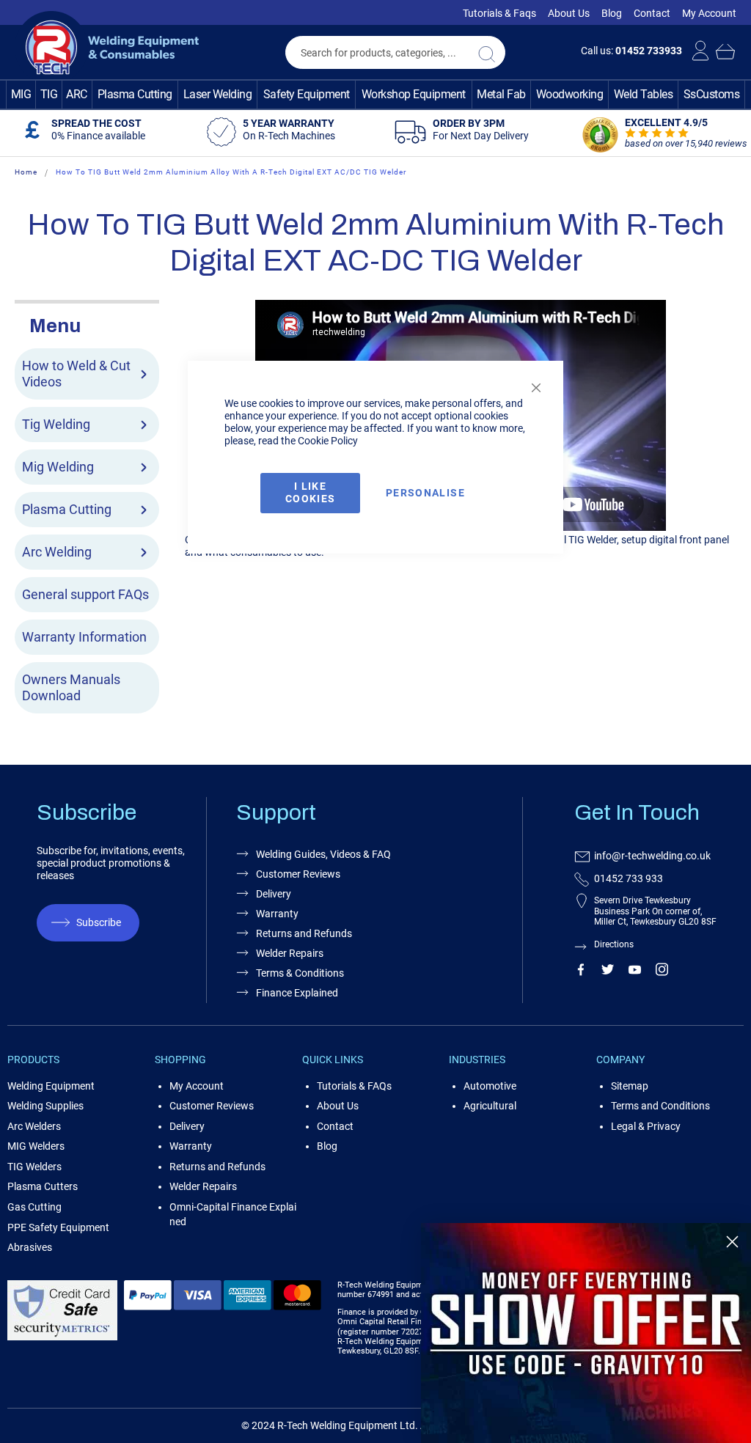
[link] (586, 1333)
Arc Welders (34, 1126)
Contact (652, 13)
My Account (709, 13)
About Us (569, 13)
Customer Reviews (211, 1106)
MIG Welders (36, 1146)
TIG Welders (34, 1166)
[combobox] (395, 52)
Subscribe (98, 922)
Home (26, 172)
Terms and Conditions (660, 1106)
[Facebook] (580, 972)
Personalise (425, 493)
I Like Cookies (310, 492)
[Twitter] (607, 972)
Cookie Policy (328, 441)
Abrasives (29, 1247)
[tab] (87, 324)
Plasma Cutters (42, 1186)
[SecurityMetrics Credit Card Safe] (62, 1338)
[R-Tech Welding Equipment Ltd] (107, 47)
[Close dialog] (732, 1242)
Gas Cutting (34, 1207)
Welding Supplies (45, 1106)
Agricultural (490, 1106)
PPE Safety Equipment (58, 1227)
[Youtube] (635, 972)
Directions (614, 944)
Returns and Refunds (217, 1166)
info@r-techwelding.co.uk (652, 856)
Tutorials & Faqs (499, 13)
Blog (611, 13)
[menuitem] (21, 95)
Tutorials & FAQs (354, 1086)
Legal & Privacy (646, 1126)
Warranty (190, 1146)
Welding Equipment (51, 1086)
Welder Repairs (203, 1186)
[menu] (375, 95)
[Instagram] (662, 972)
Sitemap (629, 1086)
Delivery (187, 1126)
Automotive (490, 1086)
